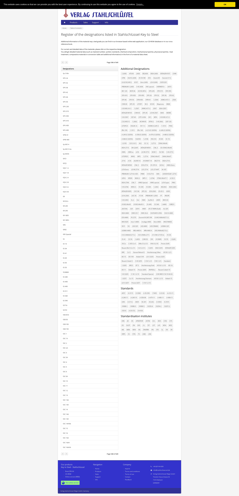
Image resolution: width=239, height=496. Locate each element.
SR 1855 (66, 215)
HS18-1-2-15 (158, 278)
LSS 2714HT (155, 169)
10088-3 (133, 306)
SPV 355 (66, 116)
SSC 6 (65, 371)
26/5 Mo (124, 209)
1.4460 (164, 204)
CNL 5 (137, 165)
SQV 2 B (66, 182)
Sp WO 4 (66, 144)
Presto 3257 (136, 283)
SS (64, 239)
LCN (137, 152)
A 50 (129, 161)
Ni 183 (161, 152)
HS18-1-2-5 (167, 252)
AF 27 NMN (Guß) (155, 209)
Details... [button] (140, 4)
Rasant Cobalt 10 (164, 270)
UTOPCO (125, 126)
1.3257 (124, 278)
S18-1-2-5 (157, 261)
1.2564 (155, 100)
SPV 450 (66, 125)
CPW (123, 78)
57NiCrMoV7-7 (162, 178)
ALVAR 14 (137, 161)
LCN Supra (165, 182)
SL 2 (132, 200)
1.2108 (145, 139)
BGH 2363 (172, 187)
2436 (138, 73)
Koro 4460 (157, 222)
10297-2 (167, 306)
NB (123, 330)
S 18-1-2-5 (148, 261)
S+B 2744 (125, 187)
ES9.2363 (152, 191)
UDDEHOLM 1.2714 (169, 174)
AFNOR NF (139, 321)
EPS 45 (145, 113)
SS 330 (65, 277)
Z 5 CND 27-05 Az (158, 235)
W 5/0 (152, 104)
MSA (164, 325)
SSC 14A (66, 414)
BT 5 (137, 265)
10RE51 (171, 204)
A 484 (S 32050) (127, 139)
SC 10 (168, 139)
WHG (133, 156)
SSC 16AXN (67, 447)
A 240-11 (125, 297)
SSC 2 (65, 343)
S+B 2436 (139, 87)
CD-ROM (68, 474)
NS (139, 330)
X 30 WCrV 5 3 (165, 117)
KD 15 (124, 257)
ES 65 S (161, 191)
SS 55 (65, 267)
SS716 (65, 305)
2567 (155, 108)
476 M (131, 73)
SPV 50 (65, 102)
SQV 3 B (66, 192)
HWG (123, 152)
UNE (144, 334)
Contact (127, 477)
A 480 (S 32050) (168, 135)
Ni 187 (164, 169)
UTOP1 (139, 104)
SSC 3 (65, 353)
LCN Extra (125, 169)
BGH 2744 (125, 182)
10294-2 (158, 306)
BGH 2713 (125, 148)
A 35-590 (146, 293)
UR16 (123, 178)
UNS (123, 302)
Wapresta (160, 104)
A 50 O (172, 178)
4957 (123, 293)
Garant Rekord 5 (139, 252)
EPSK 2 (151, 121)
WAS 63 (165, 200)
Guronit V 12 (166, 78)
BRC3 (131, 265)
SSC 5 (65, 367)
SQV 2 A (66, 177)
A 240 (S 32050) (164, 130)
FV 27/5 (133, 217)
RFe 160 (140, 130)
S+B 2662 (159, 121)
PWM (142, 174)
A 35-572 (132, 311)
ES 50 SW (142, 78)
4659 (137, 302)
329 (131, 209)
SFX (151, 239)
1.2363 (156, 187)
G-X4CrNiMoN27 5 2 (162, 217)
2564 (174, 100)
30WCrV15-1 (165, 100)
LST (153, 325)
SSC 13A (66, 400)
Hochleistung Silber (154, 252)
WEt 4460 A (137, 230)
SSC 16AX (66, 442)
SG (129, 226)
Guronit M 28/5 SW (145, 217)
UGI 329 (135, 226)
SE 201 (144, 302)
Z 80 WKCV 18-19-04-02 (164, 274)
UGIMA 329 (165, 226)
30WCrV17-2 (146, 108)
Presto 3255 (160, 257)
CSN (165, 321)
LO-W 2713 (145, 152)
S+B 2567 (125, 117)
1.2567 (136, 108)
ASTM (148, 321)
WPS (139, 156)
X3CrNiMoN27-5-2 (161, 230)
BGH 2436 (154, 73)
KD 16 (170, 265)
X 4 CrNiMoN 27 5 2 (128, 235)
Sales (85, 22)
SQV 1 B (66, 173)
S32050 (138, 139)
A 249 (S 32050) (127, 135)
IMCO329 (125, 222)
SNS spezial (150, 87)
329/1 (138, 209)
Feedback (128, 480)
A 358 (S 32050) (140, 135)
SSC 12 (65, 390)
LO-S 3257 (125, 283)
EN (134, 325)
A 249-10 (134, 297)
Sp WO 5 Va (67, 149)
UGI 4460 (144, 226)
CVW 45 (137, 113)
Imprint (127, 469)
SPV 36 (65, 87)
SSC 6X (65, 376)
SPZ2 (64, 163)
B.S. (154, 321)
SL (162, 330)
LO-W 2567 (154, 113)
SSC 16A (66, 438)
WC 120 (124, 91)
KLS (140, 143)
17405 (154, 293)
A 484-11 (170, 297)
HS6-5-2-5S (154, 244)
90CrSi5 (153, 139)
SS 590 (65, 300)
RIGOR (167, 196)
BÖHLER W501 (146, 148)
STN (133, 334)
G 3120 (161, 293)
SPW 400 (66, 140)
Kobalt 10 (132, 270)
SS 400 (65, 282)
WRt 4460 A (148, 230)
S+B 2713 (170, 152)
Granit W (156, 78)
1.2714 (145, 156)
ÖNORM (146, 330)
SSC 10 (65, 381)
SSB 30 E (66, 315)
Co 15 (131, 278)
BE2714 (157, 161)
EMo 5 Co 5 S (143, 244)
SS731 (65, 310)
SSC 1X (65, 338)
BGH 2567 (162, 108)
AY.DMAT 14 (147, 161)
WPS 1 (145, 178)
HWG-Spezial (143, 182)
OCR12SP (163, 82)
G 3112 (130, 302)
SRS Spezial (67, 234)
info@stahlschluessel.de (161, 470)
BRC (123, 252)
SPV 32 (65, 83)
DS (123, 325)
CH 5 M (136, 191)
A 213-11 (170, 293)
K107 (136, 82)
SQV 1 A (66, 168)
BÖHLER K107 (165, 73)
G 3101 (166, 302)
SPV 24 (65, 78)
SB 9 (123, 226)
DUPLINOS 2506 (156, 213)
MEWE (168, 113)
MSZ (170, 325)
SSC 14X (66, 419)
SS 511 (65, 291)
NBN (128, 330)
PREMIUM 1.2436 (128, 87)
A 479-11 (152, 297)
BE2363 (163, 187)
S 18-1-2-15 (147, 283)
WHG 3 (133, 187)
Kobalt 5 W (140, 257)
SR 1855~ (66, 220)
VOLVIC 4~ (134, 126)
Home (97, 469)
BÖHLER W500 (127, 165)
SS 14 (65, 244)
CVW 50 (145, 239)
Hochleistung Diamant (143, 278)
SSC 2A (65, 348)
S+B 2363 (125, 200)
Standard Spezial (147, 274)
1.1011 (132, 130)
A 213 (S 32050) (151, 130)
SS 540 (65, 296)
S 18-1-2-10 (135, 274)
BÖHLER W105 (127, 113)
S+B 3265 (125, 274)
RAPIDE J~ (152, 270)
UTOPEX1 (125, 156)
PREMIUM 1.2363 (152, 196)
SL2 (138, 200)
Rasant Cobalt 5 (127, 261)
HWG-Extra (171, 165)
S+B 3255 (138, 261)
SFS (157, 330)
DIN (123, 321)
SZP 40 (133, 117)
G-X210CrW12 (127, 82)
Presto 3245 (165, 244)
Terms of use (129, 474)
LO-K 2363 (125, 196)
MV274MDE (168, 222)
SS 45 (65, 258)
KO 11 (124, 270)
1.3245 (173, 239)
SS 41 (65, 253)
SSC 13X (66, 405)
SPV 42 (65, 92)
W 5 (150, 117)
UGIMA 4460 (126, 230)
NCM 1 (154, 152)
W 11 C (142, 126)
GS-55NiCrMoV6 (166, 148)
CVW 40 (124, 104)
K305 (168, 191)
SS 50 (65, 263)
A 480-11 (161, 297)
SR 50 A (65, 201)
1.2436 (124, 73)
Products (73, 22)
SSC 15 (65, 428)
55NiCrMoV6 (162, 143)
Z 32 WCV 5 (126, 121)
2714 (123, 161)
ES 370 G (154, 165)
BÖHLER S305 (170, 248)
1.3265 (124, 265)
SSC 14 (65, 409)
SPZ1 (64, 158)
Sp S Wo (66, 73)
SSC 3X (65, 357)
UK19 (169, 87)
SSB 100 (66, 324)
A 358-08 (143, 297)
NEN (134, 330)
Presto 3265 (142, 270)
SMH (143, 200)
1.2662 (134, 121)
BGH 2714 (166, 161)
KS (132, 321)
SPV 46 (65, 97)
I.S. (144, 325)
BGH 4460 (125, 213)
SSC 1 (65, 334)
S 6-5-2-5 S (141, 248)
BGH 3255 (159, 248)
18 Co (124, 244)
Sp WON (66, 154)
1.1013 (163, 126)
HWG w (130, 152)
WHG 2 (137, 178)
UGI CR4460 (154, 226)
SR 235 (65, 206)
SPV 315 (66, 111)
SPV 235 (66, 106)
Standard (167, 261)
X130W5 (158, 239)
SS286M (66, 272)
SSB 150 (66, 329)
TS (139, 334)
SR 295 (65, 211)
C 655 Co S (132, 244)
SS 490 (65, 286)
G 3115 (130, 293)
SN (167, 330)
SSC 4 (65, 362)
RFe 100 (124, 130)
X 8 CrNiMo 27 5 (143, 235)
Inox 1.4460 (135, 222)
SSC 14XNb (67, 424)
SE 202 (151, 302)
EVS (139, 325)
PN (152, 330)
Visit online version (72, 483)
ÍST (149, 325)
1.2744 (152, 178)
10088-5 (141, 306)
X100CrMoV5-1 (139, 204)
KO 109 (131, 257)
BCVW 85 (143, 121)
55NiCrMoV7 (155, 156)
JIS (128, 321)
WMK (168, 104)
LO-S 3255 (149, 257)
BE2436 (145, 73)
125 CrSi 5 (132, 143)
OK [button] (225, 4)
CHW (174, 73)
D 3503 (158, 302)
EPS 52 (144, 191)
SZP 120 (168, 121)
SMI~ (158, 174)
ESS (149, 78)
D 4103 (140, 311)
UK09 (158, 200)
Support (95, 22)
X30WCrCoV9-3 (153, 126)
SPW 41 (65, 135)
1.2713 (153, 143)
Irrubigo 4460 (146, 222)
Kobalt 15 (169, 278)
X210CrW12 (142, 91)
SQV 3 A (66, 187)
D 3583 (138, 293)
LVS (159, 325)
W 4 (146, 104)
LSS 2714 (145, 169)
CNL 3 (156, 148)
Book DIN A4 (69, 471)
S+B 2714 (150, 174)
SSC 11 (65, 386)
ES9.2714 (144, 165)
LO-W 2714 (135, 169)
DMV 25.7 (135, 213)
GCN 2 (162, 165)
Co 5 (128, 252)
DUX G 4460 (168, 213)
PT (161, 196)
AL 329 (165, 209)
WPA (155, 117)
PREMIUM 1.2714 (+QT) (130, 174)
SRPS (123, 334)
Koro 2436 (144, 82)
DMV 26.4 (144, 213)
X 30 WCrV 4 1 (126, 108)
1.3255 (150, 248)
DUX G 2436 (132, 78)
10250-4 (150, 306)
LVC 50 (134, 196)
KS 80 (161, 139)
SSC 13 (65, 395)
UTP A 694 (142, 117)
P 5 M (141, 196)
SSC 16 (65, 433)
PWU (173, 182)
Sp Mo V (151, 200)
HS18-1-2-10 (161, 265)
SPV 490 (66, 130)
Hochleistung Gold (148, 265)
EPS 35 (132, 104)
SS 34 (65, 248)
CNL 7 (134, 182)
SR (64, 196)
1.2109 (124, 143)
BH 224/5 (135, 148)
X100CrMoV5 (126, 204)
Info (106, 22)
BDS (159, 321)
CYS (170, 321)
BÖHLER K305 (126, 191)
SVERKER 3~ (161, 87)
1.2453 (137, 239)
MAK (162, 113)
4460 (144, 209)
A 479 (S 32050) (154, 135)
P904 (170, 126)
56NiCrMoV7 (166, 156)
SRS (64, 225)
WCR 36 (132, 91)
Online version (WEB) (72, 477)
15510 (124, 311)
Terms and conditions (132, 471)
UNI (149, 334)
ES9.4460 (125, 217)
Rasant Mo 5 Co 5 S (128, 248)
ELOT (128, 325)
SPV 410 (66, 121)
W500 (130, 178)
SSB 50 (65, 319)
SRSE (64, 229)
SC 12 (146, 143)
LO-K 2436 (153, 82)
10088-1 (124, 306)
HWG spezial (154, 182)
